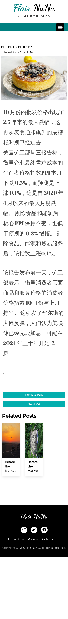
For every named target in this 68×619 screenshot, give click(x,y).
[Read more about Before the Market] (11, 440)
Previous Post (34, 394)
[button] (60, 27)
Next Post (34, 403)
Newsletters (11, 52)
